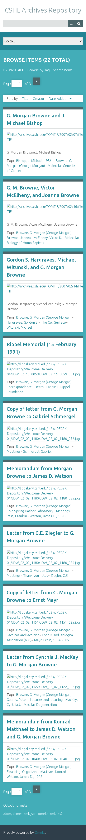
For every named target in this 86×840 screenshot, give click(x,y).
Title (25, 98)
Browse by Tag (38, 70)
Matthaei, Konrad (53, 772)
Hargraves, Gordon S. (22, 322)
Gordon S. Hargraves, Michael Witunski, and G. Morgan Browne (41, 267)
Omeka (40, 832)
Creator (39, 98)
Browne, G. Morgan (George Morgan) (44, 233)
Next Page (36, 81)
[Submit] (79, 23)
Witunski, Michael (19, 327)
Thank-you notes (35, 575)
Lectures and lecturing (23, 635)
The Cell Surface (53, 322)
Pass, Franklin (17, 516)
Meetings (13, 451)
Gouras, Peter (17, 699)
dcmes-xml (21, 814)
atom (7, 814)
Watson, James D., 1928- (48, 516)
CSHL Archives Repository (43, 10)
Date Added (58, 98)
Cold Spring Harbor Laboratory (30, 511)
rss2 (60, 814)
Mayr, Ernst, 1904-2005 (51, 640)
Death (39, 387)
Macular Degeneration (40, 705)
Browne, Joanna (19, 238)
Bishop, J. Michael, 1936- (34, 161)
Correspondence (19, 387)
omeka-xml (46, 814)
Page (7, 84)
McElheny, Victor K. (47, 238)
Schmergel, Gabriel (37, 451)
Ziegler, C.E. (59, 575)
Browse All (13, 70)
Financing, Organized (22, 772)
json (34, 814)
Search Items (62, 70)
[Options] (71, 23)
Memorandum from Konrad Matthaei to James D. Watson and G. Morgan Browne (41, 729)
